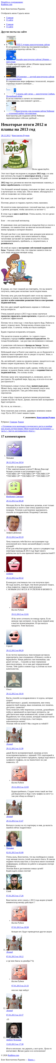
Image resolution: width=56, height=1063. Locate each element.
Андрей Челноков (13, 1040)
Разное (21, 422)
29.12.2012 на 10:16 (14, 694)
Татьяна (10, 848)
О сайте (9, 20)
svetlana (9, 574)
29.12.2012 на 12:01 (20, 614)
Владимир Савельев (14, 496)
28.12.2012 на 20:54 (14, 462)
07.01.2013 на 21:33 (20, 986)
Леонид (9, 744)
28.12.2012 (5, 135)
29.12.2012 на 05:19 (14, 537)
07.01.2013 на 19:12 (14, 956)
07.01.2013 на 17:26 (14, 896)
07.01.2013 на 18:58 (20, 927)
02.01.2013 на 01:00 (14, 852)
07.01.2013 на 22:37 (14, 1015)
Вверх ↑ (31, 1060)
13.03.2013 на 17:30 (14, 1044)
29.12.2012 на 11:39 (14, 748)
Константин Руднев (20, 135)
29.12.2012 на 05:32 (14, 578)
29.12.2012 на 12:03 (20, 787)
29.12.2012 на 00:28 (14, 501)
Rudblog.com (6, 4)
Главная (9, 18)
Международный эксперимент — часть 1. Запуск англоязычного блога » (27, 430)
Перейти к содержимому (12, 2)
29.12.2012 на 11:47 (14, 821)
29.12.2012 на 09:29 (14, 650)
